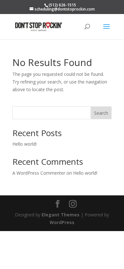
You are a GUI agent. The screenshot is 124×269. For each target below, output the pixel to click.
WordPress (62, 222)
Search (101, 113)
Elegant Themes (60, 215)
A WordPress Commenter (38, 173)
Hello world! (24, 144)
